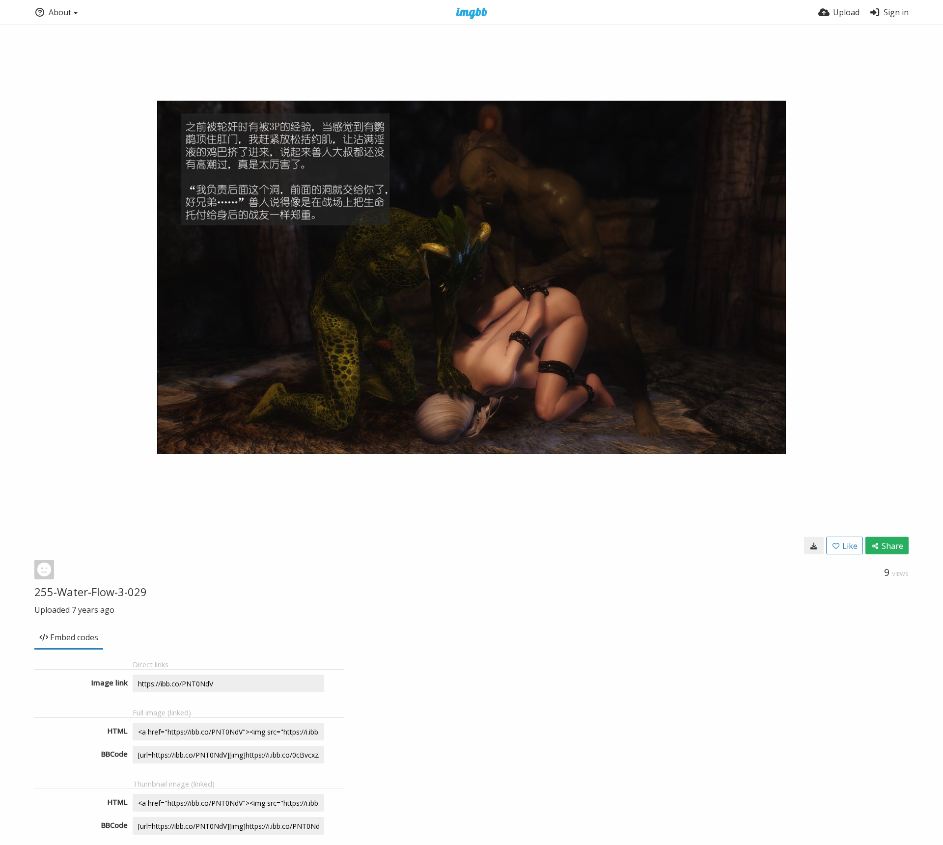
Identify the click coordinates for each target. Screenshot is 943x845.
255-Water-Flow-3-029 (90, 591)
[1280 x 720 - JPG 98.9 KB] (814, 545)
